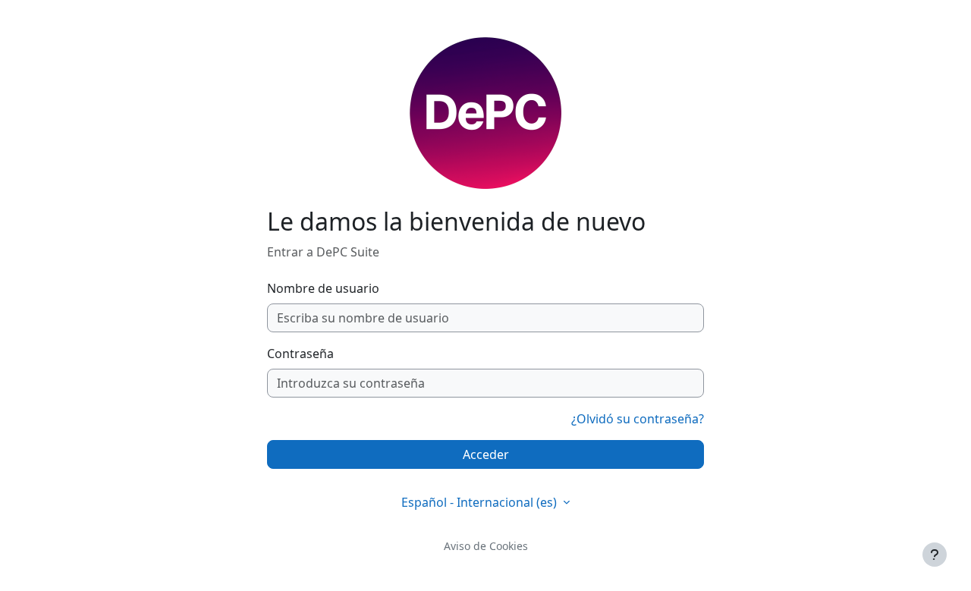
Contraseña (300, 353)
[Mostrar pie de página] (934, 554)
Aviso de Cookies (486, 546)
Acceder (486, 454)
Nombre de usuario (323, 288)
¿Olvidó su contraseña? (637, 418)
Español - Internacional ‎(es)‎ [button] (480, 502)
